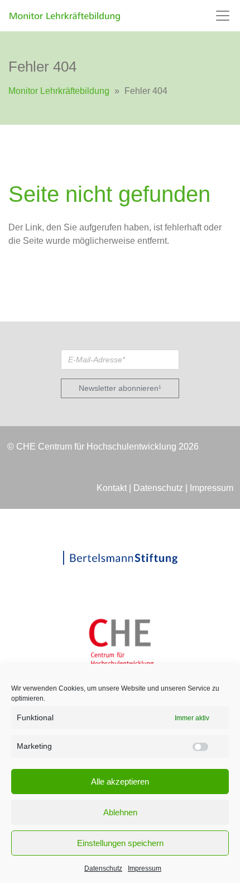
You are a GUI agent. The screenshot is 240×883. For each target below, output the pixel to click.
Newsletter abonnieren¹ (120, 388)
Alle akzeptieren (120, 781)
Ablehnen (120, 812)
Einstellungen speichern (120, 843)
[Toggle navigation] (222, 15)
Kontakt (112, 488)
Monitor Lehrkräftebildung (58, 91)
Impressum (144, 868)
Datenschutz (103, 868)
